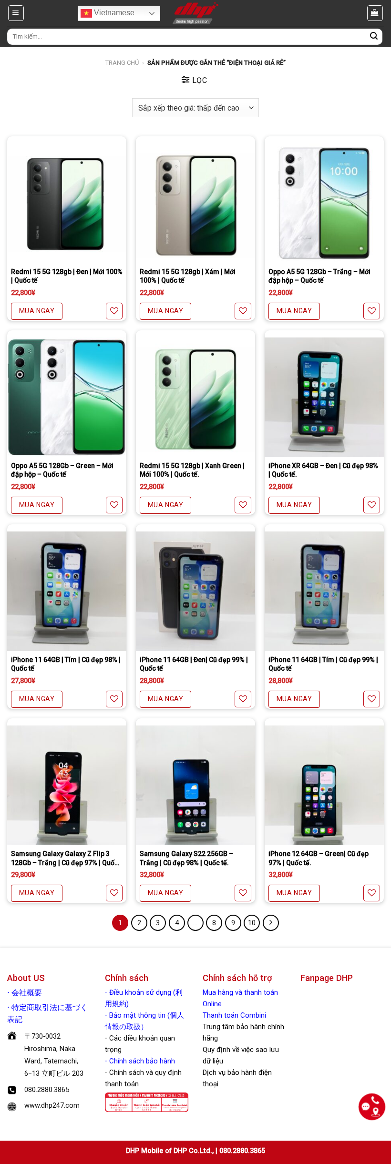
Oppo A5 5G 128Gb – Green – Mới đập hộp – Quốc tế (62, 470)
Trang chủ (122, 62)
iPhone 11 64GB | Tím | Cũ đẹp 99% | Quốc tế (323, 664)
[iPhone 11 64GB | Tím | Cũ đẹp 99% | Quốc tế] (324, 591)
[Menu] (16, 12)
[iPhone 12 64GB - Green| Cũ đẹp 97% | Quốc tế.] (324, 785)
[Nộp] (374, 37)
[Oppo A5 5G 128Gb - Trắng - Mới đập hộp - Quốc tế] (324, 203)
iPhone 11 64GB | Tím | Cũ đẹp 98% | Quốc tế (66, 664)
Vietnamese (113, 13)
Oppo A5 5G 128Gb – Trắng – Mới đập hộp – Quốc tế (319, 276)
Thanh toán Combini (234, 1015)
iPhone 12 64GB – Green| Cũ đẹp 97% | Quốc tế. (318, 858)
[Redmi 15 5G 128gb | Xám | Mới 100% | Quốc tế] (195, 203)
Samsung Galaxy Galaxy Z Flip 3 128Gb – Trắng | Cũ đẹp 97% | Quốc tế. (64, 858)
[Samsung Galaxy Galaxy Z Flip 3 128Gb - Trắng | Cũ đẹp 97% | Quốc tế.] (66, 785)
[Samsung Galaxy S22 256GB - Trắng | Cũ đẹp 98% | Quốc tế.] (195, 785)
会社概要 (26, 993)
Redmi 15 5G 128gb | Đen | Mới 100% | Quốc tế (67, 276)
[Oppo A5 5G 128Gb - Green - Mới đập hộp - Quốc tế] (66, 397)
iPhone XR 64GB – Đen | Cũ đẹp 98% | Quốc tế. (323, 470)
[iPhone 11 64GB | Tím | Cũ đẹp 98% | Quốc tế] (66, 591)
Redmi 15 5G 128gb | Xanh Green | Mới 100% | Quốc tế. (192, 470)
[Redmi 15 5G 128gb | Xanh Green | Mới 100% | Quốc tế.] (195, 397)
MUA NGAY (36, 311)
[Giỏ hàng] (375, 12)
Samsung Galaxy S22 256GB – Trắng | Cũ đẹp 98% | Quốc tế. (186, 858)
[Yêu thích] (114, 311)
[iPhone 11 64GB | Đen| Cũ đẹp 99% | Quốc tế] (195, 591)
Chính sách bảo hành (141, 1061)
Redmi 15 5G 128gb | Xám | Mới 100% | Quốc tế (188, 276)
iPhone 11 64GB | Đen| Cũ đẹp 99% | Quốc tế (194, 664)
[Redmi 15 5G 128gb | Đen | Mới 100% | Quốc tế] (66, 203)
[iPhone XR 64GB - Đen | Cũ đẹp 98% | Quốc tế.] (324, 397)
